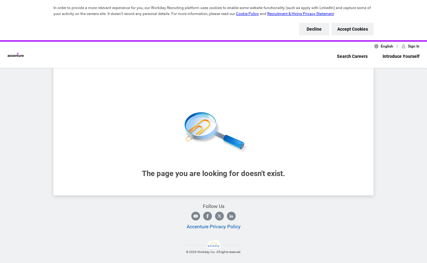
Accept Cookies (352, 29)
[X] (219, 216)
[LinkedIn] (231, 216)
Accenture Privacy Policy (214, 227)
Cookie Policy (247, 14)
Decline (314, 29)
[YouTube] (195, 216)
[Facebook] (207, 216)
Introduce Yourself (401, 56)
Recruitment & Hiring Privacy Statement (300, 14)
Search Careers (352, 56)
